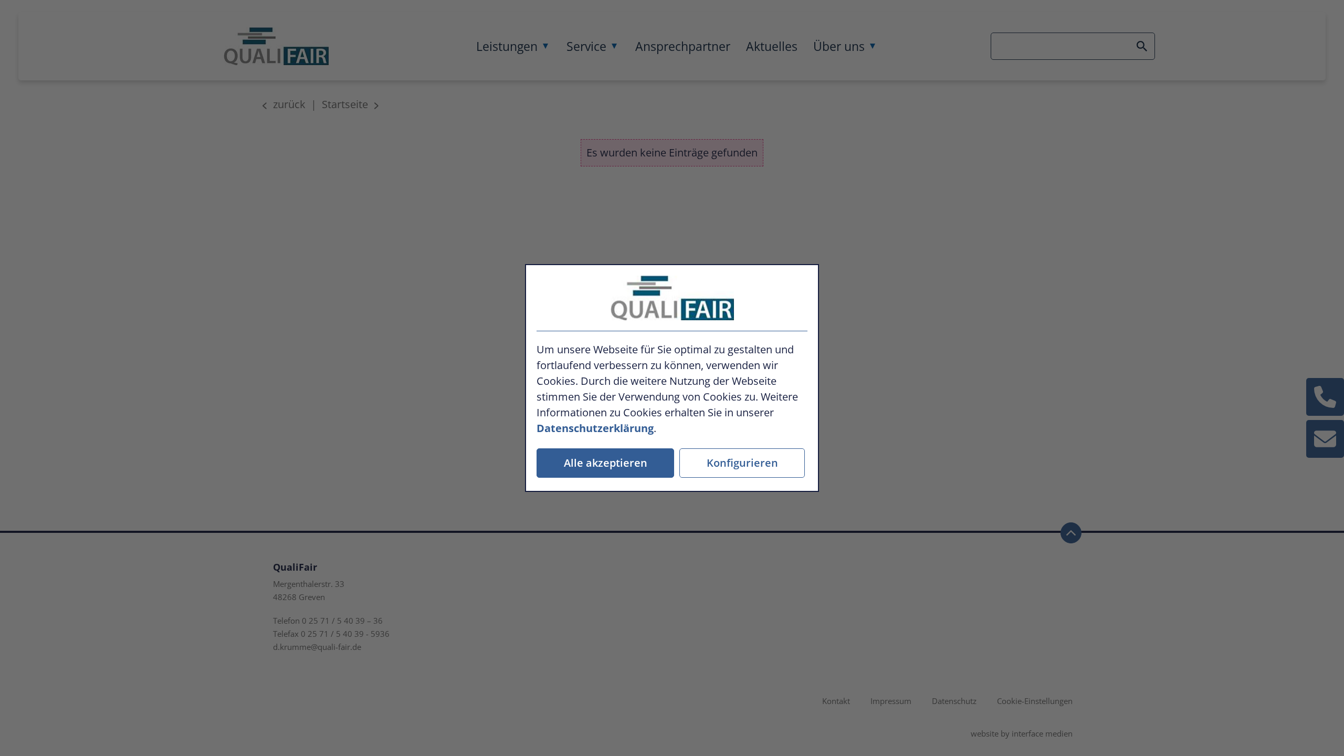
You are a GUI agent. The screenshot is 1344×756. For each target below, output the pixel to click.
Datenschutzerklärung (595, 428)
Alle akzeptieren (605, 463)
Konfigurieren (742, 463)
